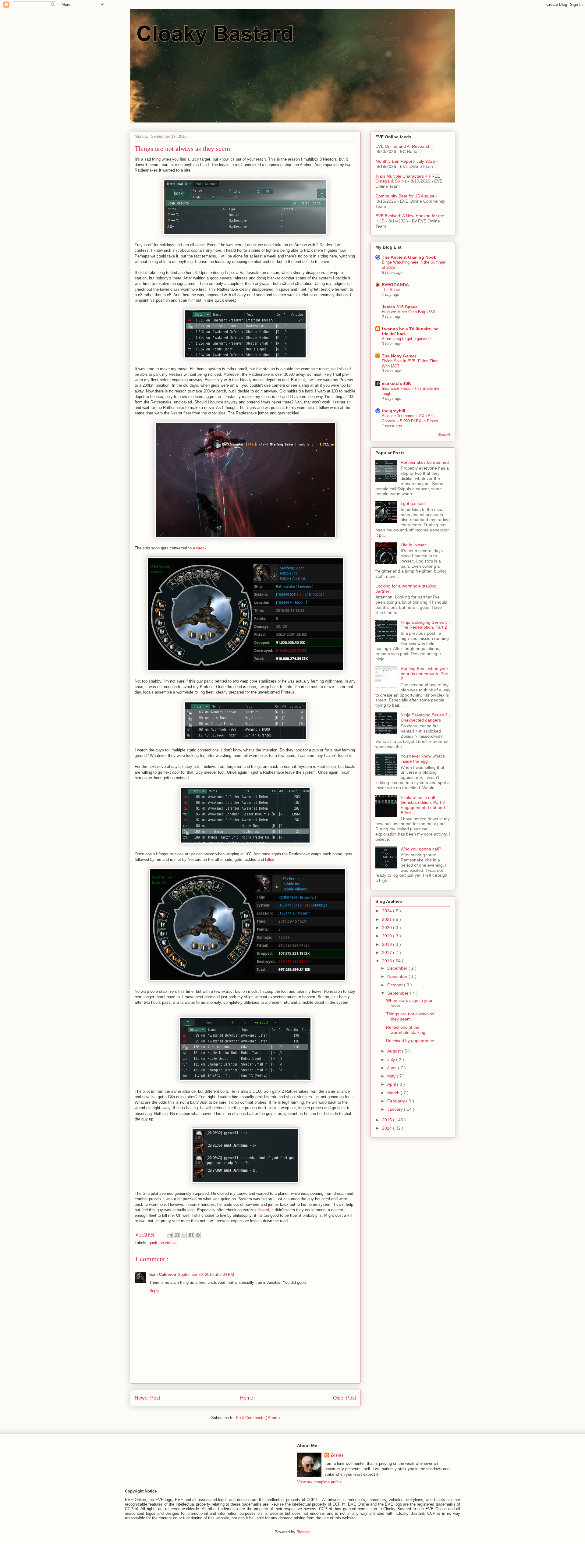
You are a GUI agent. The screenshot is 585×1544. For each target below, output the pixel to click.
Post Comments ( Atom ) (258, 1417)
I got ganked (413, 503)
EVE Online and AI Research (403, 146)
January (395, 1109)
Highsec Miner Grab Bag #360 (408, 312)
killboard (261, 1210)
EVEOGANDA (395, 284)
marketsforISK (396, 383)
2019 (387, 935)
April (392, 1084)
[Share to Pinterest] (198, 1235)
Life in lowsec (414, 544)
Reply (154, 1290)
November (398, 976)
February (396, 1101)
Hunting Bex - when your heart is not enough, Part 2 (424, 673)
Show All (444, 434)
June (392, 1067)
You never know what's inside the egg (423, 759)
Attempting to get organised (406, 338)
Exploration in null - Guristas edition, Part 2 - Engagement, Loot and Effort (424, 805)
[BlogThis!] (177, 1235)
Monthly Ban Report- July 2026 (405, 161)
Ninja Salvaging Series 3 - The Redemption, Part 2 (425, 625)
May (392, 1076)
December (398, 968)
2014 (387, 1128)
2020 (387, 927)
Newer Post (147, 1397)
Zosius (337, 1455)
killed (269, 859)
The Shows (392, 289)
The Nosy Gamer (399, 355)
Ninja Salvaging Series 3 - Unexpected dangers (425, 717)
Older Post (344, 1397)
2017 (387, 952)
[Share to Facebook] (191, 1235)
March (394, 1092)
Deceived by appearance (410, 1040)
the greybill (393, 410)
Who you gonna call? (421, 849)
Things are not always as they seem (410, 1016)
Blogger (303, 1532)
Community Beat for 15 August (404, 195)
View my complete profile (319, 1482)
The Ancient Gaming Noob (409, 257)
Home (246, 1397)
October (395, 984)
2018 (387, 944)
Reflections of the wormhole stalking (405, 1030)
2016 (387, 960)
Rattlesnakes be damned (425, 462)
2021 (387, 919)
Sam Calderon (162, 1274)
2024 (387, 910)
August (394, 1051)
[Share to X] (184, 1235)
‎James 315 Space (400, 306)
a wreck (200, 548)
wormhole (169, 1243)
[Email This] (170, 1235)
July (391, 1059)
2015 (387, 1119)
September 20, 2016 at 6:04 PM (206, 1274)
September (398, 993)
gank (153, 1243)
